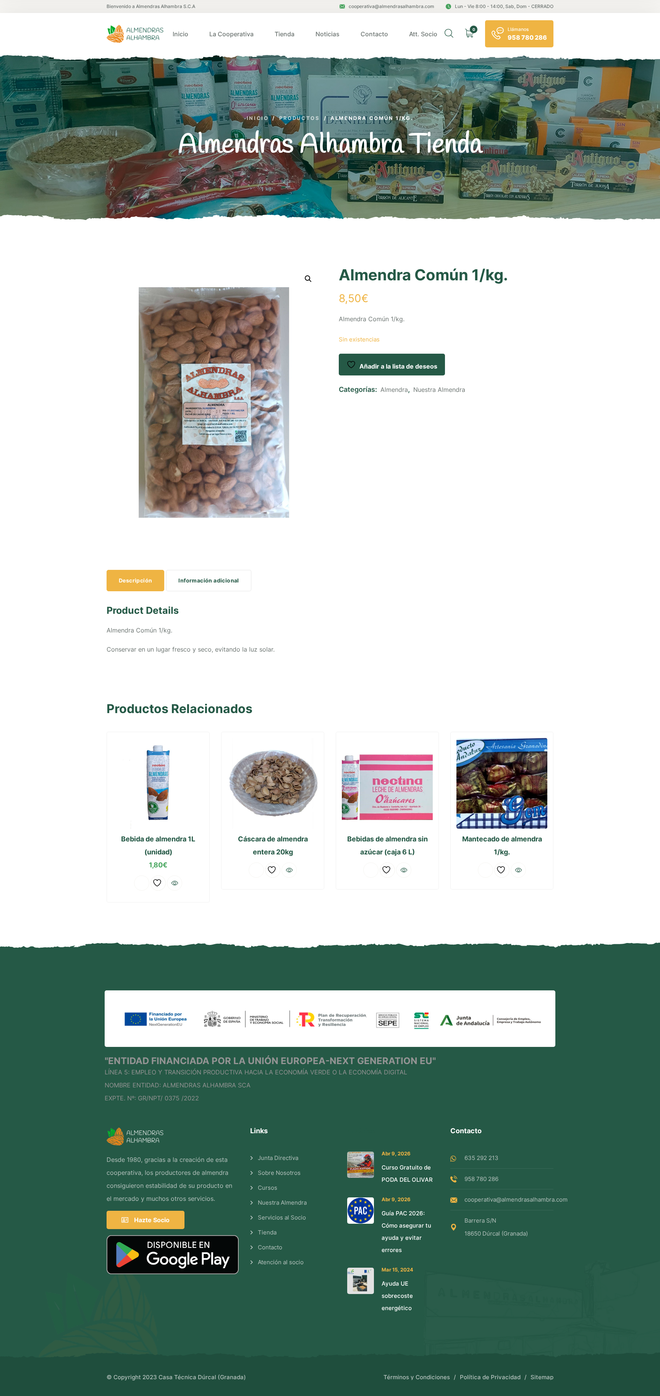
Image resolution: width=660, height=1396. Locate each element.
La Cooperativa (231, 34)
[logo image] (136, 33)
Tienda (284, 34)
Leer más (141, 883)
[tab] (135, 580)
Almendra (394, 389)
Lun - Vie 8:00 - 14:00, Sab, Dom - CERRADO (504, 6)
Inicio (180, 34)
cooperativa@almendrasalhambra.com (391, 6)
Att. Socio (423, 34)
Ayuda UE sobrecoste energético (397, 1296)
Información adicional (208, 580)
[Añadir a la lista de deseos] (158, 883)
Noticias (327, 34)
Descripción (135, 580)
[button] (308, 279)
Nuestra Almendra (439, 389)
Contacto (374, 34)
